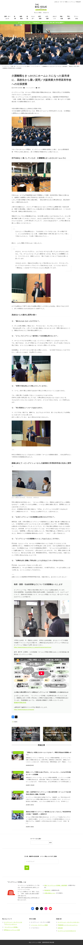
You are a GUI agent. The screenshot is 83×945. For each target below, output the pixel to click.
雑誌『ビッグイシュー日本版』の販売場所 (55, 885)
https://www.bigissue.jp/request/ (24, 709)
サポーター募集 (64, 2)
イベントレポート (30, 87)
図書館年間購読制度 (20, 702)
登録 (27, 867)
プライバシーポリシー (11, 924)
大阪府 (15, 721)
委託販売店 (47, 890)
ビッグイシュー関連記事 (74, 2)
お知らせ (56, 2)
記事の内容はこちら (49, 893)
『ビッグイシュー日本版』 (11, 927)
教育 (39, 87)
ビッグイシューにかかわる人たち (67, 931)
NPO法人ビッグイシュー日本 (12, 930)
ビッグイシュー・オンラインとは (13, 922)
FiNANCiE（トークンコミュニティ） (68, 925)
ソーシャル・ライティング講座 (39, 925)
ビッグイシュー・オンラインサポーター (68, 922)
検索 (50, 842)
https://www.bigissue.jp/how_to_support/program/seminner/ (32, 647)
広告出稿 (60, 928)
